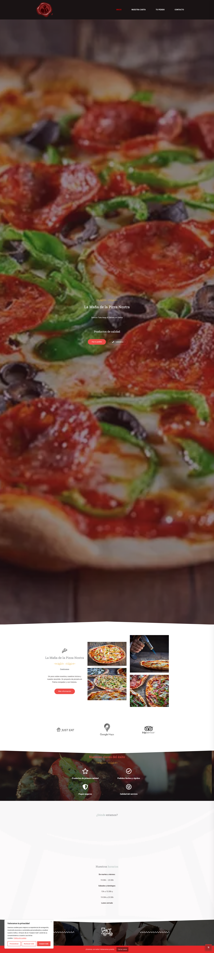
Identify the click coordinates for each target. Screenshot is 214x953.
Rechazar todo (29, 944)
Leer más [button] (83, 744)
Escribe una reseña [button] (63, 742)
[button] (68, 654)
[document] (107, 855)
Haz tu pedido (107, 658)
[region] (29, 934)
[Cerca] (51, 921)
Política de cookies (20, 938)
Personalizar (14, 944)
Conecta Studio (118, 783)
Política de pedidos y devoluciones (124, 790)
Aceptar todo (43, 944)
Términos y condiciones (102, 790)
